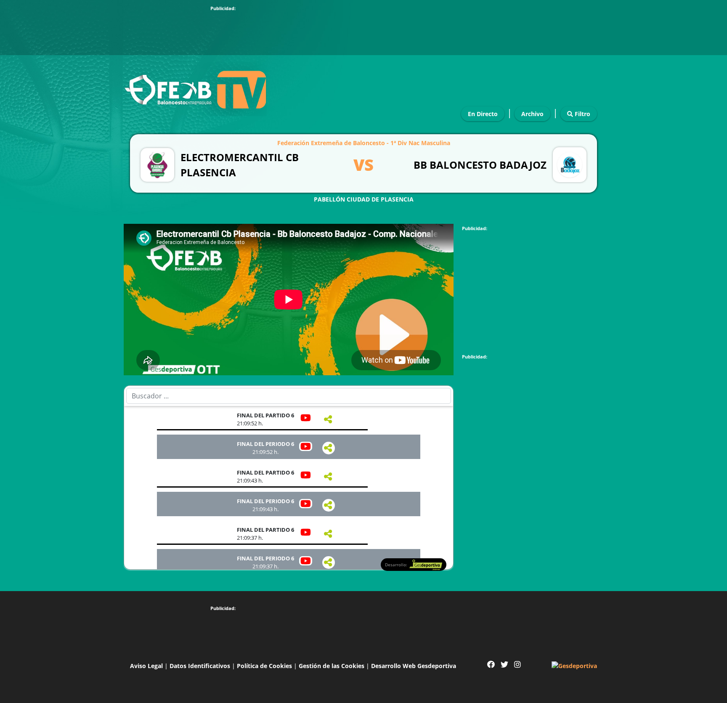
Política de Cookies (264, 666)
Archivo (532, 114)
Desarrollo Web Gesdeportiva (413, 666)
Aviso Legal (146, 666)
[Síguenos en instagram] (517, 664)
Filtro (581, 114)
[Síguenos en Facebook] (491, 664)
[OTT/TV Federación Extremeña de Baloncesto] (195, 87)
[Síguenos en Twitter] (504, 664)
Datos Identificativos (200, 666)
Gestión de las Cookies (331, 666)
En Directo (483, 114)
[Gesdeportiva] (574, 665)
